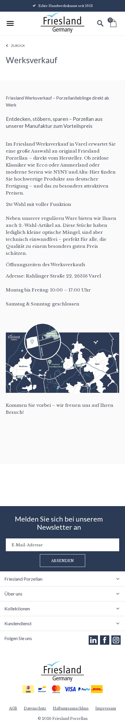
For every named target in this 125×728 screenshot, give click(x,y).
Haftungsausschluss (71, 708)
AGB (13, 708)
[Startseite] (62, 23)
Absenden (62, 561)
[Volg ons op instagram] (116, 640)
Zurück (18, 45)
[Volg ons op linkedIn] (93, 640)
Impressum (105, 708)
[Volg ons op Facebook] (104, 640)
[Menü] (10, 23)
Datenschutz (35, 708)
